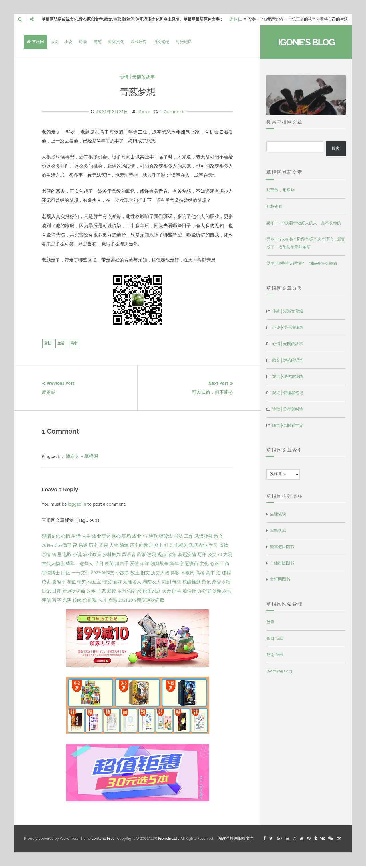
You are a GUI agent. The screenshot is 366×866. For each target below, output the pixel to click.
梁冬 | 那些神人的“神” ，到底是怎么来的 (301, 263)
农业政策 (92, 554)
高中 (74, 343)
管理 (56, 554)
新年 (174, 563)
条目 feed (274, 638)
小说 (68, 42)
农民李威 (278, 530)
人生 (86, 536)
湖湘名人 (132, 582)
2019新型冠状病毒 (146, 600)
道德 (223, 545)
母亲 (176, 582)
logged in (77, 504)
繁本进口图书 (282, 546)
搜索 (336, 148)
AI (220, 554)
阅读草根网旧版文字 (236, 838)
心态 (101, 591)
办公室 (204, 591)
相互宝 (94, 582)
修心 (116, 536)
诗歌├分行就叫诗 (287, 409)
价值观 (90, 600)
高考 (200, 573)
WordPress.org (279, 671)
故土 (135, 573)
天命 (166, 591)
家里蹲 (143, 591)
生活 (60, 343)
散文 (55, 42)
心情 (65, 536)
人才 (102, 600)
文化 (204, 563)
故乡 (91, 591)
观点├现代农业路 (287, 376)
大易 (227, 554)
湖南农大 (151, 582)
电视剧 (181, 545)
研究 (81, 582)
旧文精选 (161, 42)
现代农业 (198, 545)
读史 (46, 582)
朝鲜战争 (159, 563)
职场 (126, 536)
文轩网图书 (280, 579)
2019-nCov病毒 (56, 545)
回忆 (47, 343)
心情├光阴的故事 (137, 77)
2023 (95, 573)
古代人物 (51, 563)
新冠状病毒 (73, 591)
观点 (161, 554)
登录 (270, 622)
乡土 (158, 545)
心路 (214, 563)
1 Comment (172, 111)
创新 (216, 591)
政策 (172, 554)
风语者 (129, 554)
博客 (175, 573)
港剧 (166, 582)
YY (145, 536)
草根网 (38, 42)
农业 (136, 536)
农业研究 (139, 42)
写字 (56, 600)
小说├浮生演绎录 (287, 327)
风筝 (141, 554)
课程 (226, 573)
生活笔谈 (278, 514)
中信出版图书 (282, 563)
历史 (93, 545)
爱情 (134, 563)
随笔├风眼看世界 (287, 425)
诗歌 (83, 42)
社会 (168, 545)
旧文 (145, 573)
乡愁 (112, 600)
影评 (111, 591)
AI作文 (107, 573)
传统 (77, 600)
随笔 (98, 42)
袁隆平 (59, 582)
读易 (151, 554)
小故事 (122, 573)
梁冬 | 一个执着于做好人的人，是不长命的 (303, 223)
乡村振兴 (111, 554)
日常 (56, 591)
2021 (122, 600)
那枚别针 (274, 206)
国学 (176, 591)
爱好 (117, 582)
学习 (213, 545)
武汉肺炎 (203, 536)
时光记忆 (184, 42)
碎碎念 (166, 536)
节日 (99, 563)
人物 (113, 545)
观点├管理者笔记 (287, 393)
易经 (82, 545)
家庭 (156, 591)
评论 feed (274, 655)
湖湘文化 (116, 42)
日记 (46, 591)
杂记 (206, 582)
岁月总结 (126, 591)
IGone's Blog (306, 42)
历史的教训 (141, 545)
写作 (201, 554)
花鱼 (71, 582)
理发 (107, 582)
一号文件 (80, 573)
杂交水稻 (221, 582)
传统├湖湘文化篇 (287, 311)
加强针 (189, 591)
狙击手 (122, 563)
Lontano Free (103, 838)
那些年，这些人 (77, 563)
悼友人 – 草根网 (82, 456)
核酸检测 (191, 582)
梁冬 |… (235, 19)
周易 (103, 545)
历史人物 (160, 573)
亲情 (46, 554)
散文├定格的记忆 (287, 360)
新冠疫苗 (189, 563)
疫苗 (109, 563)
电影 (66, 554)
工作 (188, 536)
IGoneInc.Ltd (169, 838)
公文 (212, 554)
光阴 (66, 600)
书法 (178, 536)
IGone (143, 111)
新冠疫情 (187, 554)
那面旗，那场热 (280, 190)
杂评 (144, 563)
